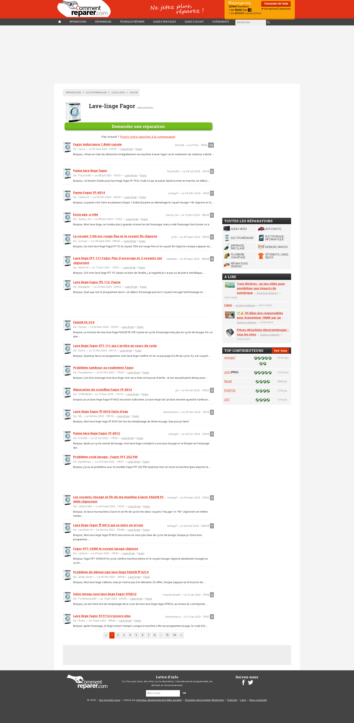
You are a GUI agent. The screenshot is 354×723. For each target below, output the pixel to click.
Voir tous (280, 350)
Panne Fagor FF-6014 (89, 192)
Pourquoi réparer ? (267, 292)
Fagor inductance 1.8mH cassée (97, 144)
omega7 (229, 357)
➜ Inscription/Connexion (276, 9)
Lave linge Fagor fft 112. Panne (96, 282)
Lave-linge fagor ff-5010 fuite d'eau (100, 411)
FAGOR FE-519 (83, 322)
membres (239, 7)
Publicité (232, 700)
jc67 (227, 399)
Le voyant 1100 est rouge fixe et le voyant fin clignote (115, 236)
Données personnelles (198, 700)
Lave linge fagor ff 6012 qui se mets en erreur (108, 525)
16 (174, 635)
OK (184, 693)
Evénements (220, 22)
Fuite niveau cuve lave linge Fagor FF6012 (104, 594)
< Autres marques (145, 107)
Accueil (85, 8)
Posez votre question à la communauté (147, 137)
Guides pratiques (164, 22)
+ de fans (238, 10)
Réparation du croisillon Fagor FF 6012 (102, 389)
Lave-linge (126, 149)
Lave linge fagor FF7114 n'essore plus (102, 616)
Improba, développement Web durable (159, 700)
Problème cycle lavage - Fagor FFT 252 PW (105, 457)
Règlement (218, 700)
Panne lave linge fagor (90, 170)
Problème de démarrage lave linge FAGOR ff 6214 (111, 572)
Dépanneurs (103, 22)
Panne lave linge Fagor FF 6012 (96, 433)
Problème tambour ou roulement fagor (103, 367)
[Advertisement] (177, 54)
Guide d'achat (194, 22)
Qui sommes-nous (109, 700)
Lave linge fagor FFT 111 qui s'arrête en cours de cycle (115, 345)
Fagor (139, 149)
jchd (227, 372)
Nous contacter (258, 700)
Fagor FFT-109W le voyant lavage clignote (105, 548)
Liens (228, 305)
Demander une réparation (138, 126)
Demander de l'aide (276, 4)
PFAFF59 (229, 390)
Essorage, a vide (85, 214)
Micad (228, 381)
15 (167, 635)
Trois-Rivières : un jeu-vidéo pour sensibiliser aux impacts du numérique (261, 288)
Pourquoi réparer (132, 22)
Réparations (78, 22)
